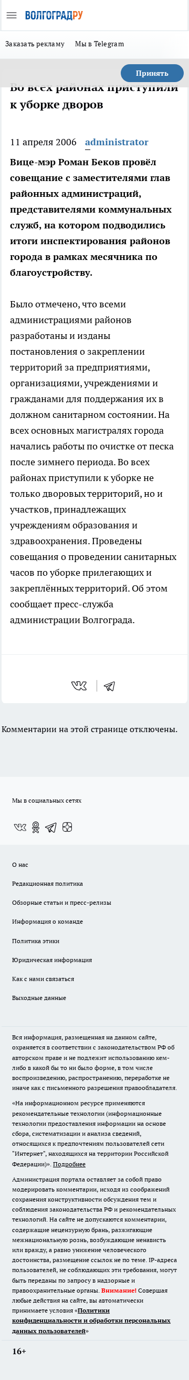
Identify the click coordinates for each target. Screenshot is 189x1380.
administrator (117, 142)
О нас (20, 864)
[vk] (80, 685)
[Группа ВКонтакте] (20, 827)
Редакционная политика (47, 883)
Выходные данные (39, 998)
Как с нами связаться (43, 979)
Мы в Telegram (99, 43)
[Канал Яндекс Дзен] (67, 827)
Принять (152, 73)
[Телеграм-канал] (51, 827)
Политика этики (35, 941)
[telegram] (112, 685)
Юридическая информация (52, 960)
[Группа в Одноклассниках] (36, 827)
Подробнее (69, 1164)
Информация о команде (47, 921)
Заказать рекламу (35, 43)
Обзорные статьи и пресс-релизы (61, 902)
